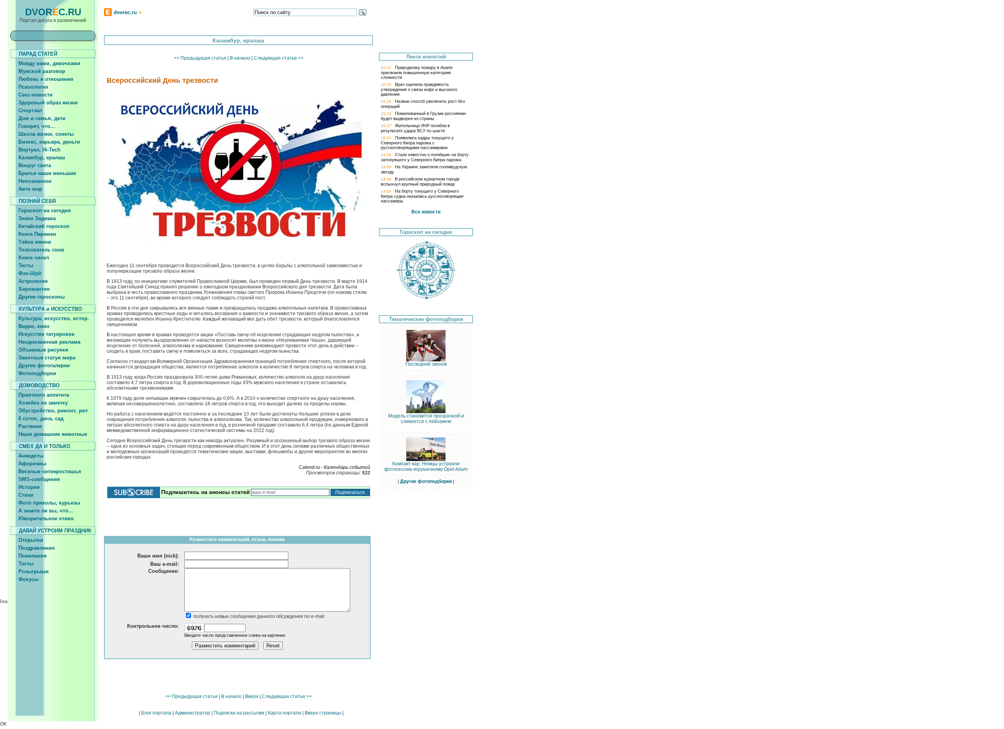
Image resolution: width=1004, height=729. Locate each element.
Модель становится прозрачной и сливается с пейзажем (426, 418)
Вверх (251, 696)
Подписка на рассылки (239, 713)
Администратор (192, 713)
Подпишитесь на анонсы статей (205, 492)
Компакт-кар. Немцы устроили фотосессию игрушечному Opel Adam (425, 466)
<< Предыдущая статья (200, 58)
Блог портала (156, 713)
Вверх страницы (323, 713)
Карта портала (284, 713)
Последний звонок (426, 364)
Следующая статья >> (279, 58)
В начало (240, 58)
